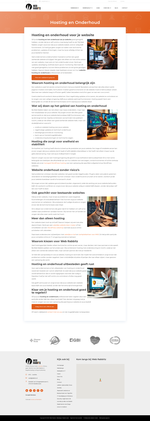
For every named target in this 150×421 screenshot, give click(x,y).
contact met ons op (54, 312)
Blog (116, 8)
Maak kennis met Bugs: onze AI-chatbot (64, 405)
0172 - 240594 (32, 374)
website (40, 366)
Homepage (60, 365)
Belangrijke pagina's (104, 418)
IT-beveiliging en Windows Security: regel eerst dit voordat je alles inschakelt (65, 398)
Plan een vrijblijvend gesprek (45, 77)
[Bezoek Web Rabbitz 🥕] (27, 390)
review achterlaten (36, 399)
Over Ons (107, 8)
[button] (100, 379)
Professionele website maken (91, 418)
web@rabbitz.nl (45, 1)
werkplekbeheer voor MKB (89, 234)
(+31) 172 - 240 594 (32, 1)
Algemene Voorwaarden (76, 418)
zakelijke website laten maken (64, 225)
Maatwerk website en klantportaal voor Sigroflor (64, 392)
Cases (98, 8)
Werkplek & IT (87, 8)
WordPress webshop (55, 228)
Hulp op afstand (112, 1)
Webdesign (74, 8)
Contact (122, 1)
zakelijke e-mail (70, 234)
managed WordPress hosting (55, 163)
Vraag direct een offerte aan (44, 306)
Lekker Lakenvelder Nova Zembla (64, 386)
